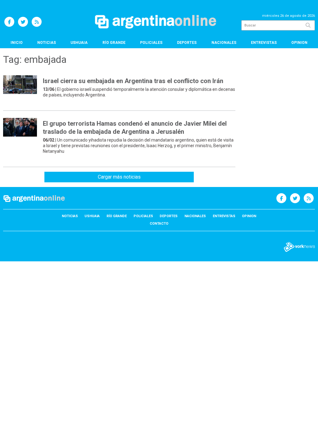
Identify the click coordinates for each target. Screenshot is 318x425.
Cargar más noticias (119, 177)
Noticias (46, 42)
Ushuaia (79, 42)
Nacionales (223, 42)
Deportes (187, 42)
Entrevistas (264, 42)
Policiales (151, 42)
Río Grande (113, 42)
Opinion (299, 42)
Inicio (17, 42)
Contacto (159, 224)
